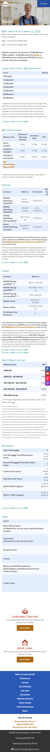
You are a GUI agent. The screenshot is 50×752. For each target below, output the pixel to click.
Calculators (25, 694)
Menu (46, 3)
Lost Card (25, 690)
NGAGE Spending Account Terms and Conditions (24, 242)
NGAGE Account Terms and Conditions (20, 327)
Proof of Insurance (25, 706)
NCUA (36, 55)
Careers (25, 682)
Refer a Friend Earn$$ (25, 674)
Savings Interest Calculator (25, 727)
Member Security (25, 698)
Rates (25, 710)
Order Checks (25, 702)
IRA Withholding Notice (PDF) (9, 164)
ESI (40, 57)
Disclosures (25, 678)
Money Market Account (25, 721)
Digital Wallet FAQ (25, 724)
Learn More (25, 628)
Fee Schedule (25, 686)
